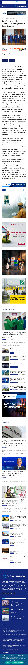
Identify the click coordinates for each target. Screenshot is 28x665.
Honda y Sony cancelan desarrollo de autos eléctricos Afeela (18, 364)
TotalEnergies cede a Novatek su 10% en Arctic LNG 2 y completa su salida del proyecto (18, 525)
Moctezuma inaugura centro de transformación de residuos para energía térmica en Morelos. (17, 350)
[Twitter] (6, 60)
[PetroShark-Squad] (14, 418)
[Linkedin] (8, 593)
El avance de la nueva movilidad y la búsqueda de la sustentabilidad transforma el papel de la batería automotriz (14, 334)
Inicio (3, 17)
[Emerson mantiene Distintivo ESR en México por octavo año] (5, 372)
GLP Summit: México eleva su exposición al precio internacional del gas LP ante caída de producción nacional (14, 645)
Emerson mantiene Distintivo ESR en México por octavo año (18, 371)
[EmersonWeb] (14, 16)
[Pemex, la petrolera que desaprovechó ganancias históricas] (5, 611)
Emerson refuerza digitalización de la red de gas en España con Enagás (18, 387)
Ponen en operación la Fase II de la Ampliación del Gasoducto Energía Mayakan (18, 517)
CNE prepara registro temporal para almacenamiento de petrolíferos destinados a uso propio (17, 558)
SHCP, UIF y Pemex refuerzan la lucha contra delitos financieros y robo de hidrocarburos (17, 550)
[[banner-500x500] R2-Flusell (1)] (14, 274)
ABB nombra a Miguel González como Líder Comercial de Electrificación (17, 379)
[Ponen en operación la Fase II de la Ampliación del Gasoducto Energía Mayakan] (5, 518)
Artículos (3, 447)
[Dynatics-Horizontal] (14, 52)
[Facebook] (3, 60)
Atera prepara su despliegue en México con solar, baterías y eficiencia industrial (12, 473)
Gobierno (13, 17)
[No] (26, 659)
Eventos (12, 352)
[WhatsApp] (13, 60)
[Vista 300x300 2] (14, 303)
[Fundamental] (14, 2)
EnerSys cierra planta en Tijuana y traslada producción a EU (18, 357)
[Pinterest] (10, 60)
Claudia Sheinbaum (18, 189)
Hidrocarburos (8, 17)
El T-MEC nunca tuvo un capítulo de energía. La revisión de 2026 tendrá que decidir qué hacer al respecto (17, 541)
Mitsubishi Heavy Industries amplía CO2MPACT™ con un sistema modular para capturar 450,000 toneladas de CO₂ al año (14, 442)
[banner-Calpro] (14, 218)
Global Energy (9, 54)
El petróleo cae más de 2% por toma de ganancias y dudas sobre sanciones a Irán (18, 618)
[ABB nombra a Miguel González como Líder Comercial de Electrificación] (5, 380)
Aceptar (8, 662)
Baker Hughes (9, 189)
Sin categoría (4, 505)
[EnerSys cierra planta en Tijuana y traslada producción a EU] (5, 358)
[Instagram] (5, 593)
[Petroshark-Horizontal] (14, 188)
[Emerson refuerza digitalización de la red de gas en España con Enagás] (5, 388)
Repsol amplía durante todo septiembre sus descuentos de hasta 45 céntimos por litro (17, 533)
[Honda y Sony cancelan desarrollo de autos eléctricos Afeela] (5, 365)
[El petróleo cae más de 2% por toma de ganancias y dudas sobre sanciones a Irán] (5, 618)
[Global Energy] (3, 54)
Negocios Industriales (14, 359)
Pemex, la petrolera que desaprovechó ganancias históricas (17, 611)
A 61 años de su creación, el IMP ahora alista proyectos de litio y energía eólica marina (13, 501)
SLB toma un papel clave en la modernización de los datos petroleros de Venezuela (14, 651)
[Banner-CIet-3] (14, 246)
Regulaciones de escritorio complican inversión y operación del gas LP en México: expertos (18, 603)
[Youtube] (14, 593)
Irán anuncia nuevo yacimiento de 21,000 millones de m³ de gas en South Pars (13, 639)
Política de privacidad (17, 662)
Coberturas (4, 339)
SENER (3, 192)
